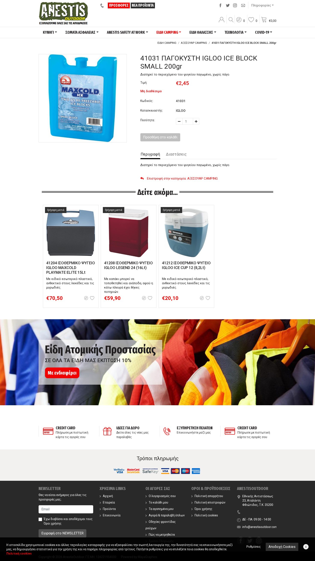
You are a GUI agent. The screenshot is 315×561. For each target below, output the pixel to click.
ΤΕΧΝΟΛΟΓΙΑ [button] (234, 32)
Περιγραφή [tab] (150, 154)
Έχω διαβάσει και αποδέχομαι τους (68, 521)
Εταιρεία (109, 502)
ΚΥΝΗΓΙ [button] (48, 32)
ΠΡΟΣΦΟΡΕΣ (119, 5)
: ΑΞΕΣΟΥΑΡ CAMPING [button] (182, 178)
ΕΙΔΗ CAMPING (167, 42)
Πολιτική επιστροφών (210, 502)
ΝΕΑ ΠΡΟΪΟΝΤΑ (143, 5)
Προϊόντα (109, 509)
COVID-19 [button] (262, 32)
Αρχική (108, 496)
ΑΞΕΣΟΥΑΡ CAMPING (194, 42)
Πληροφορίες (261, 5)
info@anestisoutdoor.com (260, 527)
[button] (240, 22)
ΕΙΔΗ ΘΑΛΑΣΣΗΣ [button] (201, 32)
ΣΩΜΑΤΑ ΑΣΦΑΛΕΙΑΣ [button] (80, 32)
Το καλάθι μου (158, 502)
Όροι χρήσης (53, 523)
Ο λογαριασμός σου (162, 496)
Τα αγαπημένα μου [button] (161, 509)
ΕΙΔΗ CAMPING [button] (167, 32)
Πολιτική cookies (206, 515)
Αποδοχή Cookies (282, 547)
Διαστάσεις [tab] (176, 154)
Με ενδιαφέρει (62, 373)
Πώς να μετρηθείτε (162, 534)
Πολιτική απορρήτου (209, 496)
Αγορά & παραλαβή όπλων (167, 515)
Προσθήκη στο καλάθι (160, 137)
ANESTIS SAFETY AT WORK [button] (126, 32)
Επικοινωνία (111, 515)
